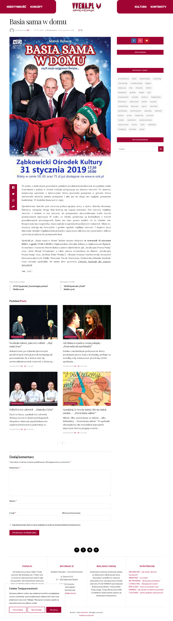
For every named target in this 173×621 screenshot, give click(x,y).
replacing (139, 115)
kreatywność (123, 97)
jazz (149, 92)
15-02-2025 (83, 366)
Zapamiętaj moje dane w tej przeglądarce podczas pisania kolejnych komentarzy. (46, 525)
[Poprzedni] (58, 443)
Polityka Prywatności (86, 615)
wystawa (132, 129)
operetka (153, 106)
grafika (133, 92)
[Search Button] (161, 149)
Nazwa (13, 501)
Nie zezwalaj (36, 610)
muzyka (153, 101)
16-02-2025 (29, 366)
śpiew (142, 129)
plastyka (148, 111)
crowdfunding (136, 83)
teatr (29, 271)
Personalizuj (18, 610)
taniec (134, 124)
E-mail (12, 513)
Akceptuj (54, 610)
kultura (145, 97)
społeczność (123, 124)
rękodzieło (131, 120)
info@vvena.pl (70, 593)
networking (123, 106)
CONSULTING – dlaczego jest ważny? (143, 584)
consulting (122, 83)
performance (136, 111)
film (130, 88)
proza (129, 115)
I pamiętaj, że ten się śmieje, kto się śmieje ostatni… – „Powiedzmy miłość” (85, 411)
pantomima (122, 111)
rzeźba (121, 120)
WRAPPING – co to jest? (138, 578)
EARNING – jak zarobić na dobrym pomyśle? (146, 590)
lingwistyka (156, 97)
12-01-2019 (39, 30)
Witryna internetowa (71, 513)
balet (134, 79)
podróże (158, 111)
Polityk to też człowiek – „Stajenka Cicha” (31, 409)
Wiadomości (52, 30)
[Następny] (63, 443)
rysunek (149, 115)
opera (144, 106)
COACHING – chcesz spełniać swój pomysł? (146, 593)
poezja (121, 115)
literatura (122, 101)
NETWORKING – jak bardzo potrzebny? (144, 581)
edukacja (122, 88)
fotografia (122, 92)
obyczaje (134, 106)
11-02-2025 (83, 433)
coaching (157, 79)
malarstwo (134, 101)
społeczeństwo (145, 120)
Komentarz (15, 467)
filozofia (139, 88)
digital (148, 83)
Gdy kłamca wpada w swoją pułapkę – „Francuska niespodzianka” (82, 344)
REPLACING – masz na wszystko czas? (144, 587)
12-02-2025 (29, 429)
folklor (149, 88)
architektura (123, 79)
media (144, 101)
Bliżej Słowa (145, 79)
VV (28, 30)
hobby (141, 92)
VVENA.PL (152, 124)
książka (135, 97)
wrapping (122, 129)
